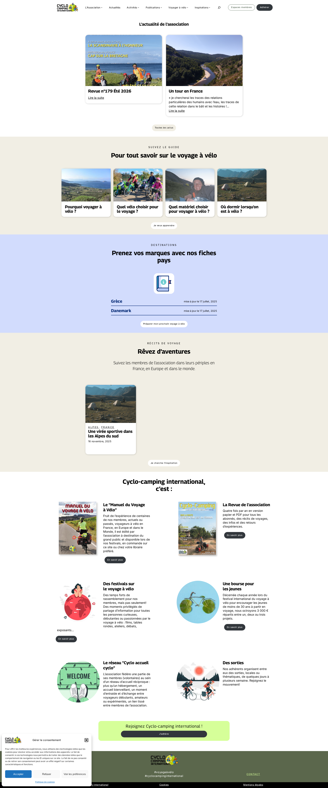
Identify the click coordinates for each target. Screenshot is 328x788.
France (107, 427)
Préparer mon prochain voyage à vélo (164, 323)
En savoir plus (115, 559)
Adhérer (264, 7)
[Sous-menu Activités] (138, 7)
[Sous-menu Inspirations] (209, 7)
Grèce (116, 301)
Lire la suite (96, 98)
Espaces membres (241, 7)
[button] (86, 740)
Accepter (18, 774)
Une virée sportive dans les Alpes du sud (110, 433)
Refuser (46, 774)
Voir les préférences (75, 774)
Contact (253, 774)
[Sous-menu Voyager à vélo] (187, 7)
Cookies (164, 784)
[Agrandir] (170, 277)
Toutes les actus (164, 127)
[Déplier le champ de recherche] (219, 7)
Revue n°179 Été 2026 (109, 91)
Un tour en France (186, 91)
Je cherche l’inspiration (164, 463)
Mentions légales (253, 784)
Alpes (93, 427)
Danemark (121, 310)
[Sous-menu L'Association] (101, 7)
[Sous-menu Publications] (161, 7)
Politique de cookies (44, 782)
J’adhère (164, 733)
